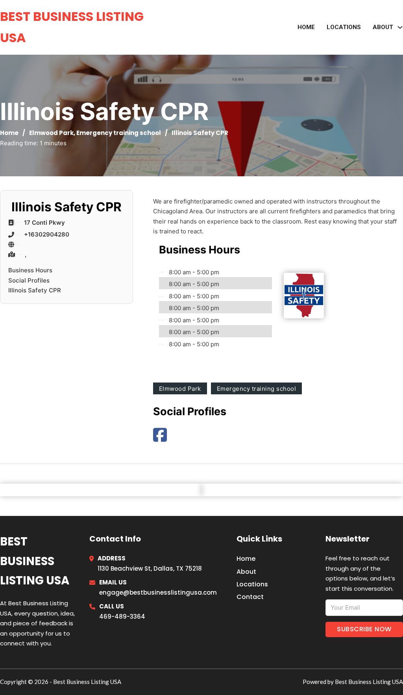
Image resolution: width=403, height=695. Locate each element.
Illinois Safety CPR (34, 290)
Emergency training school (118, 133)
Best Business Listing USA (72, 26)
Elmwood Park (51, 133)
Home (306, 27)
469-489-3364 (122, 616)
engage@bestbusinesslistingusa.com (158, 592)
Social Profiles (29, 280)
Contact (250, 596)
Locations (344, 27)
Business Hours (30, 270)
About (246, 571)
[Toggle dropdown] (400, 27)
